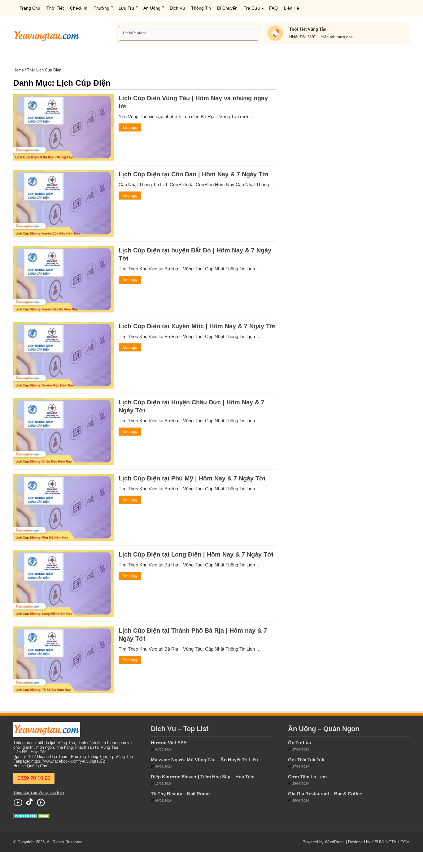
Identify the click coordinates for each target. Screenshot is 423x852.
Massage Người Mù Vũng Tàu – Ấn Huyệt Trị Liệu (204, 759)
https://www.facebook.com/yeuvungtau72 (68, 761)
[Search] (254, 33)
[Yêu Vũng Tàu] (46, 34)
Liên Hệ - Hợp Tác (29, 752)
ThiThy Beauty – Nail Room (180, 793)
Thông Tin (201, 8)
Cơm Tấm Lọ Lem (307, 776)
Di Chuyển (227, 8)
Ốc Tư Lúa (299, 742)
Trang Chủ (30, 8)
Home (18, 70)
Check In (78, 8)
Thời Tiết (55, 8)
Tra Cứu (252, 8)
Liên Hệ (291, 8)
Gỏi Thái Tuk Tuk (306, 759)
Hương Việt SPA (169, 742)
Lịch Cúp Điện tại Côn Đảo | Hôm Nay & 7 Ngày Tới (193, 174)
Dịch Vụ (177, 8)
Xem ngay (129, 127)
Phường (101, 8)
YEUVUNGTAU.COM (391, 842)
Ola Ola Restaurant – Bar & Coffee (325, 793)
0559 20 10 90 (34, 778)
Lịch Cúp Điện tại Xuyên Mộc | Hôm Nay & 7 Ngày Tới (197, 326)
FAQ (273, 8)
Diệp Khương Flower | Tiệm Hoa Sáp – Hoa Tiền (203, 776)
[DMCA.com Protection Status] (32, 815)
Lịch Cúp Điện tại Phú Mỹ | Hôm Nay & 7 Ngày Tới (192, 478)
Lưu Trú (126, 8)
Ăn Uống (151, 8)
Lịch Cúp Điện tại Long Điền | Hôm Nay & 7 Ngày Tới (196, 554)
